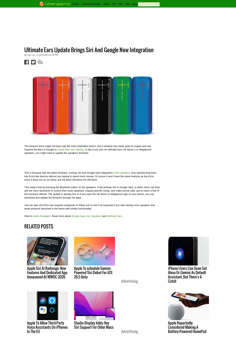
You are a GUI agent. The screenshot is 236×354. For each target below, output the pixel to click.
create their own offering (70, 149)
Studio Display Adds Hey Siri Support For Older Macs (93, 325)
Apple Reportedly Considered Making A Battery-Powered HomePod (187, 327)
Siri (88, 216)
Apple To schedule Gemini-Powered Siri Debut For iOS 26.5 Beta (93, 272)
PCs (114, 3)
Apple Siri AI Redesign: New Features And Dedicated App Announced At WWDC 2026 (47, 272)
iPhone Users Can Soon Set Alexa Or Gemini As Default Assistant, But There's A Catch (187, 274)
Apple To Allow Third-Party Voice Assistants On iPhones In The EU (47, 327)
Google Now (78, 216)
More (127, 3)
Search (135, 4)
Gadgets (46, 216)
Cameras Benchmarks (91, 3)
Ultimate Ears (114, 216)
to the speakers (121, 172)
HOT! (120, 3)
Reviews (75, 3)
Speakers (96, 216)
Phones (106, 3)
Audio (36, 216)
